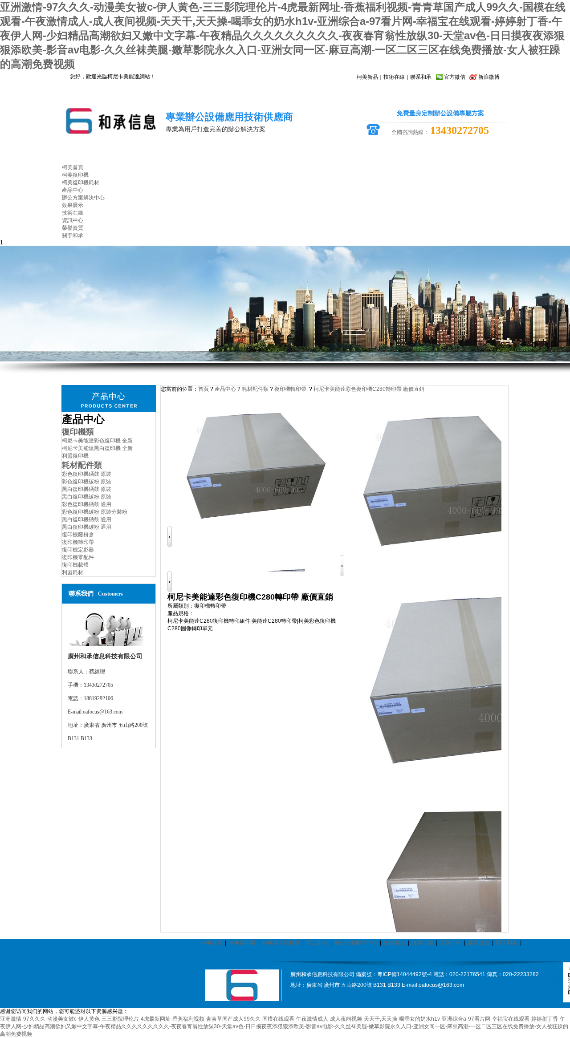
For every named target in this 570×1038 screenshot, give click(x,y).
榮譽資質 (478, 943)
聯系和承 (421, 77)
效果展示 (394, 943)
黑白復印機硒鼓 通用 (86, 519)
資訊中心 (450, 943)
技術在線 (394, 77)
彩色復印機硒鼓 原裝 (86, 474)
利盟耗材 (72, 572)
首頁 (203, 389)
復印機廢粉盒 (78, 534)
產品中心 (225, 389)
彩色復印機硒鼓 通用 (86, 504)
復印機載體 (75, 565)
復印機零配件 (78, 557)
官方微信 (454, 77)
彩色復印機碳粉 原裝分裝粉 (94, 512)
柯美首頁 (211, 943)
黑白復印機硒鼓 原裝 (86, 489)
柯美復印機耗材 (281, 943)
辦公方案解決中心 (355, 943)
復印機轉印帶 (78, 542)
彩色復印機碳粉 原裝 (86, 481)
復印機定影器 (78, 550)
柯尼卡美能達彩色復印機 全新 (97, 441)
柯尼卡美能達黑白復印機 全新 (97, 448)
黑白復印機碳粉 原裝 (86, 497)
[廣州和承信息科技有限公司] (242, 999)
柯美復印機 (242, 943)
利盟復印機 (75, 456)
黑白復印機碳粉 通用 (86, 527)
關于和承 (506, 943)
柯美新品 (367, 77)
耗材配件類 (255, 389)
